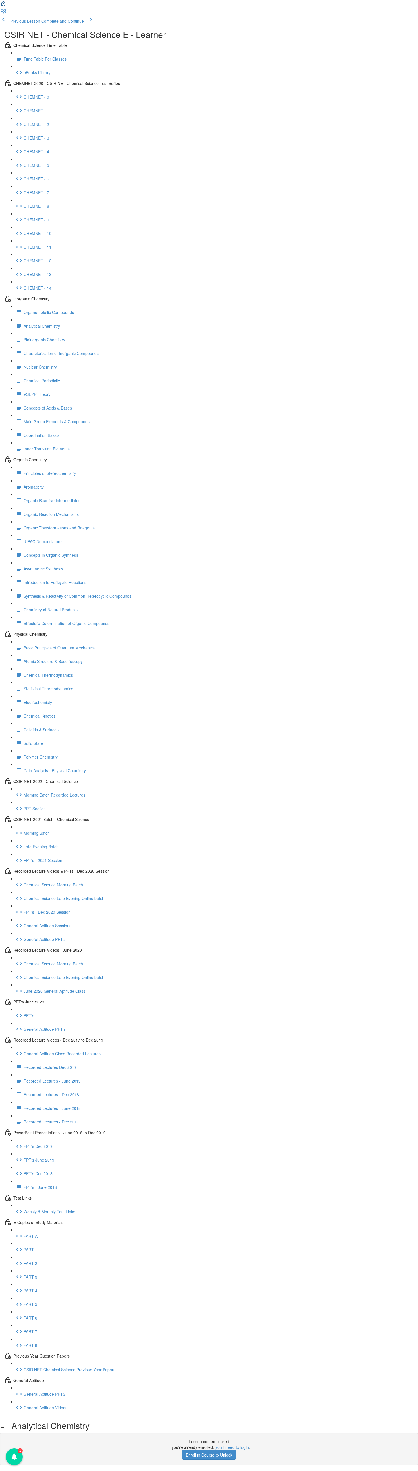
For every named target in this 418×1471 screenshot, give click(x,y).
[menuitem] (3, 13)
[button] (3, 5)
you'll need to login (232, 1447)
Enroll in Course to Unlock (209, 1455)
